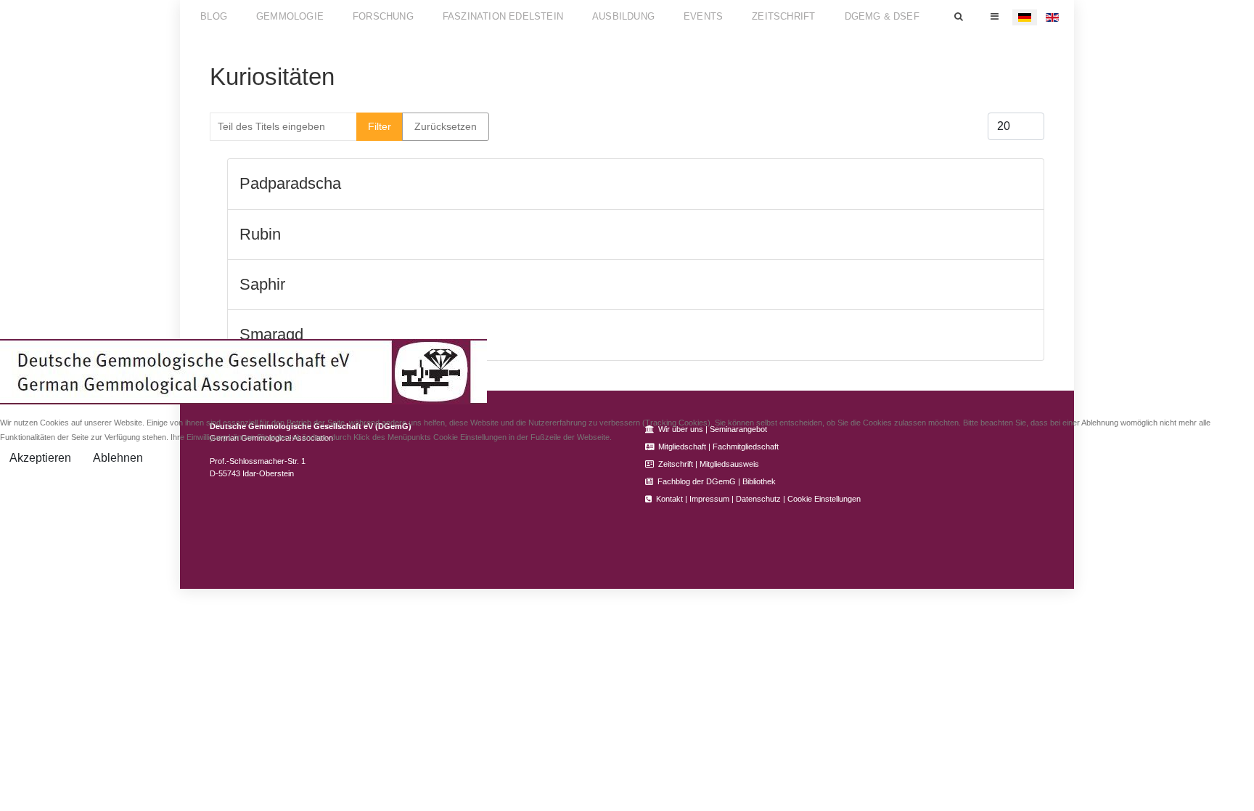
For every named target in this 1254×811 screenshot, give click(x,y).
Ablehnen (118, 458)
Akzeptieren (40, 458)
